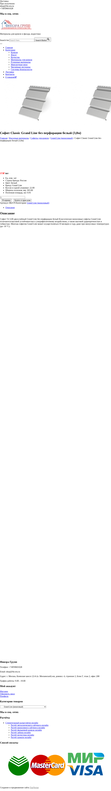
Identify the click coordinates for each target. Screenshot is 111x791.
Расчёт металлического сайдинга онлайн (29, 725)
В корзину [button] (22, 277)
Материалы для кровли (21, 60)
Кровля (14, 52)
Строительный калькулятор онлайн (21, 723)
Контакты (9, 74)
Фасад (14, 55)
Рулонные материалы (21, 62)
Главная (9, 47)
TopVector (34, 787)
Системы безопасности (21, 69)
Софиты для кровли (39, 138)
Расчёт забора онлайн (21, 732)
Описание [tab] (10, 207)
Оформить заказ (7, 694)
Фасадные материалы (19, 138)
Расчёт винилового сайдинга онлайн (28, 727)
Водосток (15, 57)
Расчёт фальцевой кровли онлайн (26, 730)
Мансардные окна (19, 64)
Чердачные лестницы (20, 67)
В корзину (6, 200)
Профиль (4, 696)
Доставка (9, 72)
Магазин (4, 691)
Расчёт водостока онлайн (22, 735)
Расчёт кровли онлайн (21, 737)
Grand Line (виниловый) (61, 138)
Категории (10, 50)
